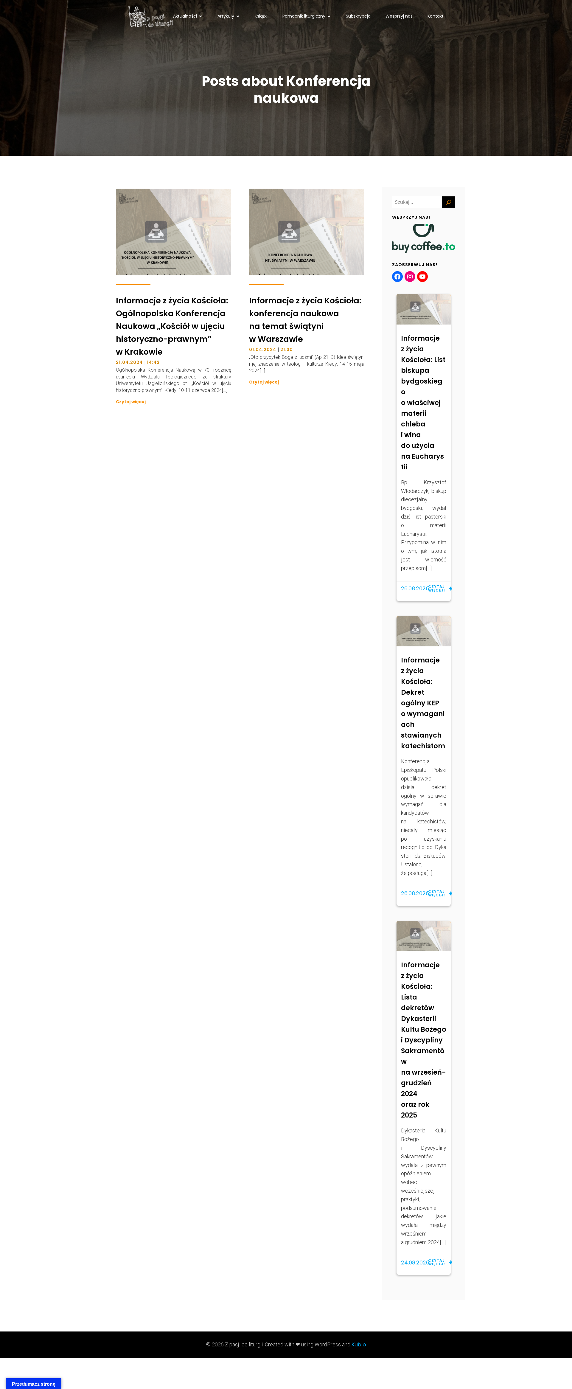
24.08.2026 (415, 1262)
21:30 (286, 350)
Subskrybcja (358, 16)
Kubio (359, 1344)
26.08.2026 (415, 588)
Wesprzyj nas (399, 16)
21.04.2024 (129, 362)
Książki (261, 16)
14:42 (153, 362)
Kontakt (436, 16)
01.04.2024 (262, 350)
